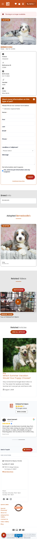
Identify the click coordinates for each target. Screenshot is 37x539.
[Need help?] (3, 535)
